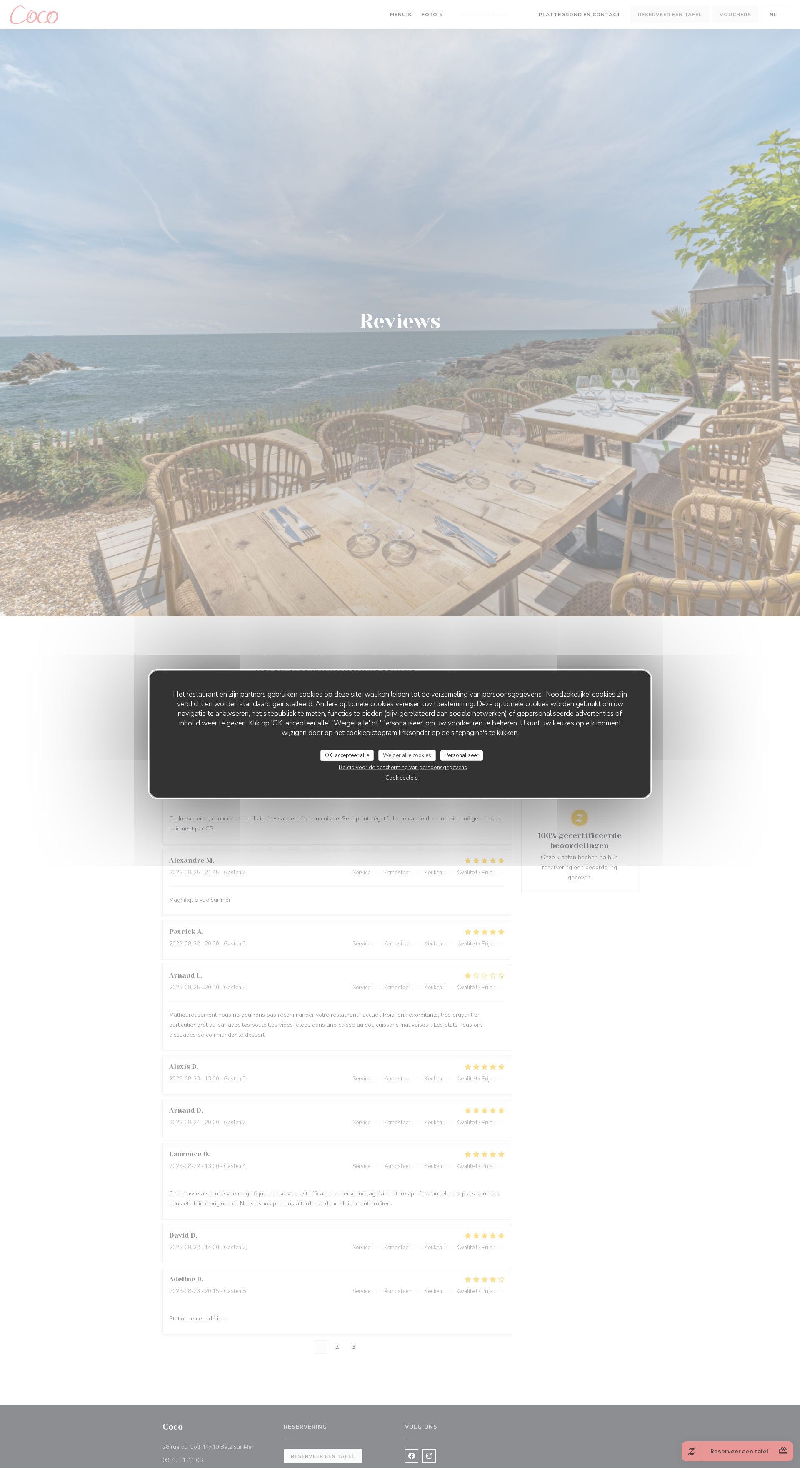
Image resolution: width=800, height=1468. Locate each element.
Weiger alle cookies (407, 755)
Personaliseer (462, 755)
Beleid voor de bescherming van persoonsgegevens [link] (403, 767)
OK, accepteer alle (347, 755)
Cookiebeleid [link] (401, 778)
